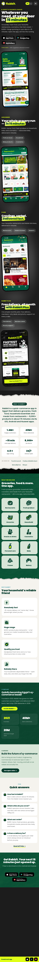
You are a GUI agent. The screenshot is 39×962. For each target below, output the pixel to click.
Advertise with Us (7, 922)
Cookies (4, 943)
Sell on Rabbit (6, 919)
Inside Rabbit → (9, 709)
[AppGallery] (36, 959)
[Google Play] (31, 959)
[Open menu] (35, 3)
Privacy (4, 937)
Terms (4, 940)
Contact (4, 930)
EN (27, 3)
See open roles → (10, 770)
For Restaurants (7, 924)
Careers (4, 927)
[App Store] (27, 959)
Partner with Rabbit (8, 916)
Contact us (5, 909)
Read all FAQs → (20, 846)
